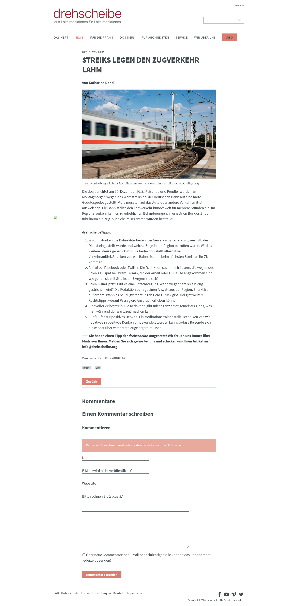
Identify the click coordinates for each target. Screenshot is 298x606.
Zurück (91, 381)
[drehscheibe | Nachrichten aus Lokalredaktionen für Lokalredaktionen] (87, 16)
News (79, 37)
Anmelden (239, 5)
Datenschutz (70, 593)
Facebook (57, 190)
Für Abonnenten (155, 37)
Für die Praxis (101, 37)
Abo (229, 37)
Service (181, 37)
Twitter (57, 199)
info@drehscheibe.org (99, 346)
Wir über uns (205, 37)
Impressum (134, 593)
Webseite (89, 483)
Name (87, 457)
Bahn (86, 367)
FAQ (56, 593)
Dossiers (127, 37)
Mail (57, 209)
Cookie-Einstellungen (96, 593)
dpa (98, 367)
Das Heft (61, 37)
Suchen (240, 20)
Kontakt (119, 593)
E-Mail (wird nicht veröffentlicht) (107, 470)
